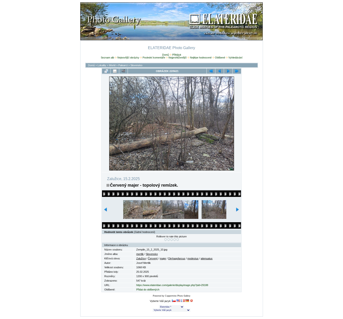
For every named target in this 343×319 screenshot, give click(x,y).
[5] (177, 239)
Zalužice (141, 258)
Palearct (123, 65)
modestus (193, 258)
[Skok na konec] (237, 71)
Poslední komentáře (154, 57)
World (112, 65)
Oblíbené (220, 57)
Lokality (102, 65)
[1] (165, 239)
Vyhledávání (235, 57)
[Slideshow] (123, 71)
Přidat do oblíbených (147, 289)
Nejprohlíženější (177, 57)
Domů (165, 54)
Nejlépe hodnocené (201, 57)
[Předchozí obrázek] (219, 71)
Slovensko (136, 65)
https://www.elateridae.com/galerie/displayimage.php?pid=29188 (172, 285)
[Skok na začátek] (211, 71)
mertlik (140, 254)
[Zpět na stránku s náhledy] (106, 71)
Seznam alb (107, 57)
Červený (153, 258)
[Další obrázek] (228, 71)
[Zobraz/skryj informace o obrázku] (115, 71)
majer (163, 258)
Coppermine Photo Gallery (177, 296)
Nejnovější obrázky (128, 57)
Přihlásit (176, 54)
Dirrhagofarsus (176, 258)
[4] (174, 239)
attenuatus (207, 258)
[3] (171, 239)
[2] (168, 239)
